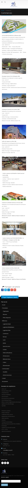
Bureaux (5, 336)
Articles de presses (7, 375)
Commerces (5, 333)
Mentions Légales (5, 477)
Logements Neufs (7, 324)
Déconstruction (6, 365)
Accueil (3, 304)
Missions (5, 314)
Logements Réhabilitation (8, 327)
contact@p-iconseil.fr (8, 450)
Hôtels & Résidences (7, 352)
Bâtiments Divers (7, 359)
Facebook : (2, 290)
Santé (4, 340)
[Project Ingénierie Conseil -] (14, 4)
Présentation (5, 308)
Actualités (5, 372)
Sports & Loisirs (6, 346)
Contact (4, 378)
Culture (4, 362)
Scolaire (5, 349)
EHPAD (4, 343)
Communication (5, 368)
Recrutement (5, 381)
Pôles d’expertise (7, 317)
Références (4, 320)
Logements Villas (6, 330)
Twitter (5, 290)
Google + (11, 290)
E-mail (15, 290)
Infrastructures (6, 356)
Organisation (6, 311)
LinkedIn (8, 290)
